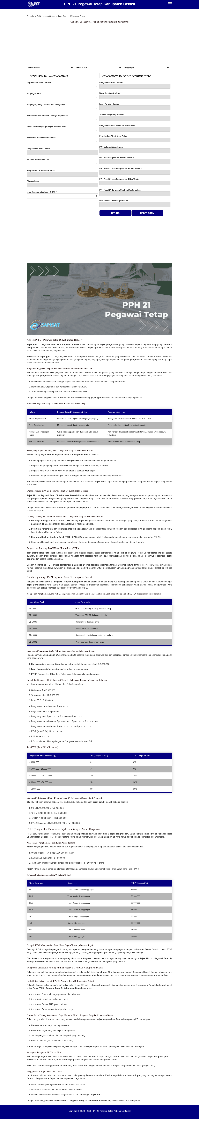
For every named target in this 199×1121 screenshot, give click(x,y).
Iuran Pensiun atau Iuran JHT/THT (42, 191)
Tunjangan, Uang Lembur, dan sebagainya (46, 104)
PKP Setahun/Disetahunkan (111, 146)
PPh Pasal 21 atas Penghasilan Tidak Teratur (119, 179)
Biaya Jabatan (33, 181)
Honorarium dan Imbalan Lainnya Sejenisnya (47, 115)
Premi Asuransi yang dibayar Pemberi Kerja (46, 126)
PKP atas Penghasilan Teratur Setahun (116, 157)
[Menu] (170, 4)
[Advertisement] (99, 44)
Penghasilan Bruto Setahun (111, 82)
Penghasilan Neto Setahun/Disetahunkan (117, 125)
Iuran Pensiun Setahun (109, 103)
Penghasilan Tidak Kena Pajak (113, 136)
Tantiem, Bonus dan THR (38, 159)
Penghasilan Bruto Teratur (38, 148)
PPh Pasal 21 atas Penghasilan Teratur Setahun (120, 168)
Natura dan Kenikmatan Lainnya (41, 137)
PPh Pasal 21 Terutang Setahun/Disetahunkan (120, 189)
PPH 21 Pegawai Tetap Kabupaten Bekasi (99, 4)
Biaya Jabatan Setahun (109, 93)
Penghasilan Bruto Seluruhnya (40, 170)
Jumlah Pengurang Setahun (112, 114)
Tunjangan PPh (34, 93)
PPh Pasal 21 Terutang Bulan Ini (113, 200)
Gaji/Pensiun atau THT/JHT (39, 82)
